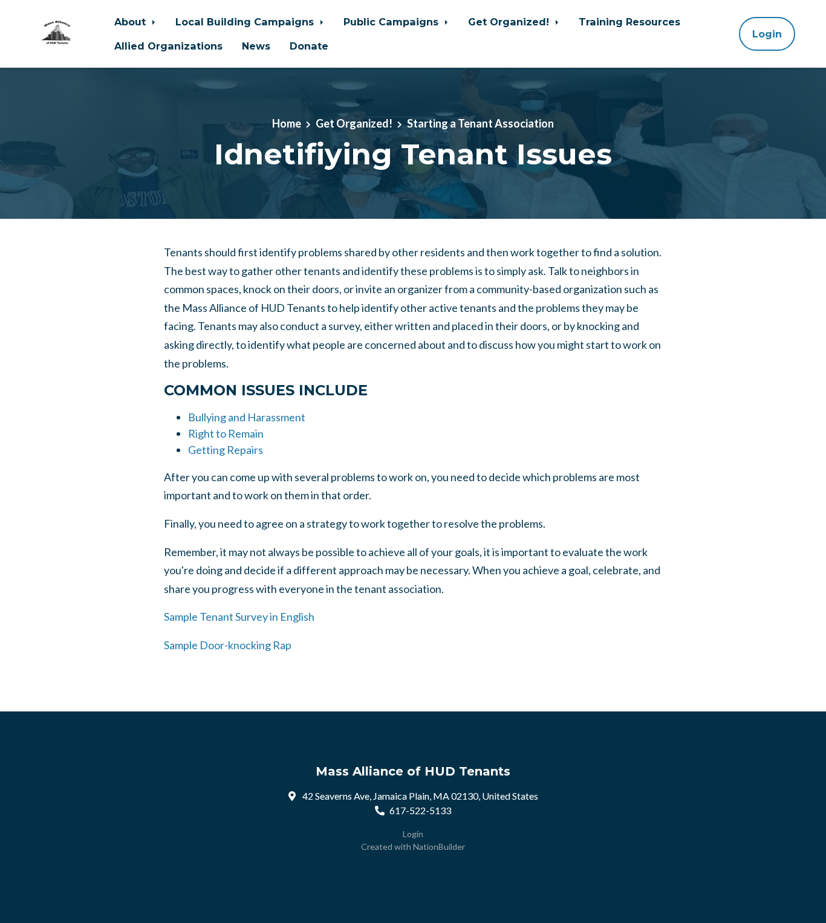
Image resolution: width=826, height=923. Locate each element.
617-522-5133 (420, 810)
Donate (309, 46)
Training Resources (629, 22)
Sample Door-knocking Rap (227, 645)
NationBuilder (439, 846)
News (256, 46)
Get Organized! (510, 22)
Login (767, 34)
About (131, 22)
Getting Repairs (225, 449)
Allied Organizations (168, 46)
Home (286, 123)
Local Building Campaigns (246, 22)
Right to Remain (226, 433)
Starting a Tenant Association (480, 123)
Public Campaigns (392, 22)
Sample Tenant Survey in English (239, 616)
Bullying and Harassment (246, 417)
